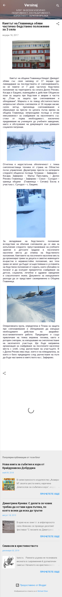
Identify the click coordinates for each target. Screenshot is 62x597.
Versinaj (31, 5)
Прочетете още (50, 494)
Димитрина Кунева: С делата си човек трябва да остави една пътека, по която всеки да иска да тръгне (27, 507)
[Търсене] (58, 6)
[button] (58, 24)
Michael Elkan (43, 591)
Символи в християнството (20, 545)
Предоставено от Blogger (32, 585)
